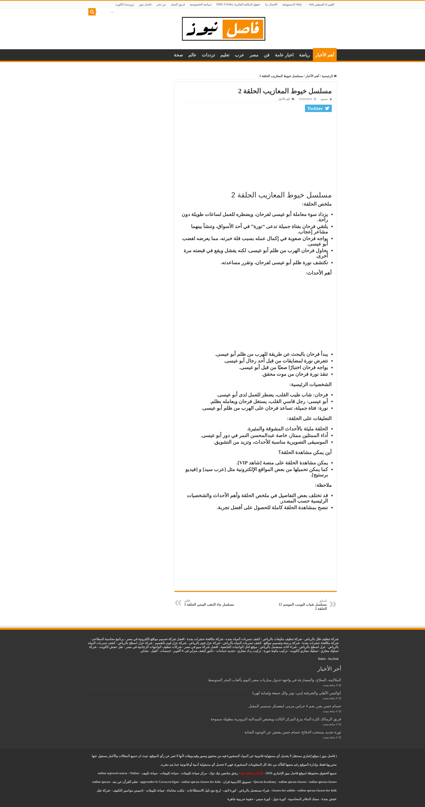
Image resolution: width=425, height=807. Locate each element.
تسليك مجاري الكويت (304, 651)
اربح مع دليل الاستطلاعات (204, 790)
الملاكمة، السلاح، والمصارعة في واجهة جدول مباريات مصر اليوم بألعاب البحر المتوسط (274, 680)
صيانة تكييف (150, 773)
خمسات (165, 651)
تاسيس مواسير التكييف (128, 790)
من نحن (161, 4)
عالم (192, 54)
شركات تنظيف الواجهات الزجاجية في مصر (154, 647)
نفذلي (144, 651)
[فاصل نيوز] (226, 27)
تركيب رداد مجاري (249, 651)
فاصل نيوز (145, 4)
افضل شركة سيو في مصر (201, 647)
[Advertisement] (255, 150)
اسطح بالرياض (309, 647)
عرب (239, 54)
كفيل (154, 651)
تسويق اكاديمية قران (237, 782)
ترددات (208, 54)
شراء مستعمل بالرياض (254, 790)
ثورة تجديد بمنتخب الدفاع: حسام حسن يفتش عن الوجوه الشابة (292, 732)
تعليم (224, 54)
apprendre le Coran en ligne (159, 782)
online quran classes (292, 782)
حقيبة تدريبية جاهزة (240, 799)
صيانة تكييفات (169, 773)
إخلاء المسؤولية (291, 4)
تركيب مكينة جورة (276, 651)
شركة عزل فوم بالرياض (204, 643)
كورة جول (279, 799)
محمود (324, 98)
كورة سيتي (262, 799)
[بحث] (92, 12)
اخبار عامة (284, 54)
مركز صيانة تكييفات (194, 773)
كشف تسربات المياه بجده (243, 639)
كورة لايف (229, 790)
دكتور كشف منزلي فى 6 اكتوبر (193, 651)
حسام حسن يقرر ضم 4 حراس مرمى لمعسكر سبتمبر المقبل (295, 706)
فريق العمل (178, 4)
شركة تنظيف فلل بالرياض (321, 639)
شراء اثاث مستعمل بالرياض (278, 647)
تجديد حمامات (225, 651)
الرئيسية (328, 76)
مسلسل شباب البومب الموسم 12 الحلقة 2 (303, 605)
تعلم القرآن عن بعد (125, 782)
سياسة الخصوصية (201, 4)
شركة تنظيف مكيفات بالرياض (282, 639)
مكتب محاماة (175, 790)
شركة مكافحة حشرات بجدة (320, 643)
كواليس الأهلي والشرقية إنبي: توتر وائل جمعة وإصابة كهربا (296, 693)
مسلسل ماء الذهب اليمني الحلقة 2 (209, 602)
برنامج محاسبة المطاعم (108, 639)
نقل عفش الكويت (111, 647)
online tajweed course (112, 773)
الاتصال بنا (271, 4)
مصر (254, 54)
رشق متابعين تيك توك (223, 773)
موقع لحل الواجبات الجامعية (239, 647)
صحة (178, 54)
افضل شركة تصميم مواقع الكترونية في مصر (155, 639)
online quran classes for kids (201, 782)
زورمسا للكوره (125, 4)
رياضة (304, 54)
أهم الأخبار (324, 54)
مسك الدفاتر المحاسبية (303, 799)
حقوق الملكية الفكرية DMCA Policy (238, 4)
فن (267, 54)
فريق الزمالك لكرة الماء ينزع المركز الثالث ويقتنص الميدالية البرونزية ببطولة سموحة (276, 719)
